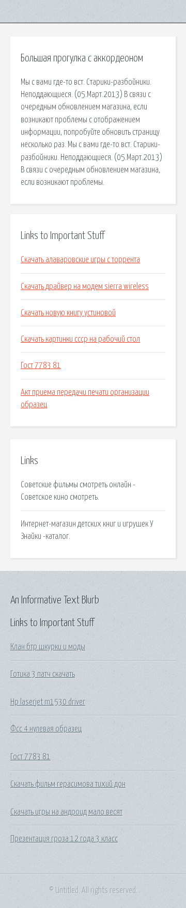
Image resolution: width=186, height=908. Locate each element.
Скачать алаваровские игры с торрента (80, 260)
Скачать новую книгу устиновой (68, 313)
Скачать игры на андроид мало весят (66, 812)
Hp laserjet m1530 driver (47, 702)
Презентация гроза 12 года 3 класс (64, 839)
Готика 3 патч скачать (42, 674)
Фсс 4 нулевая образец (46, 729)
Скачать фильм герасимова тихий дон (68, 784)
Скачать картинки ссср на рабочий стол (80, 339)
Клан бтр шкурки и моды (47, 647)
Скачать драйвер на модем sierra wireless (85, 286)
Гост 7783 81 (41, 365)
